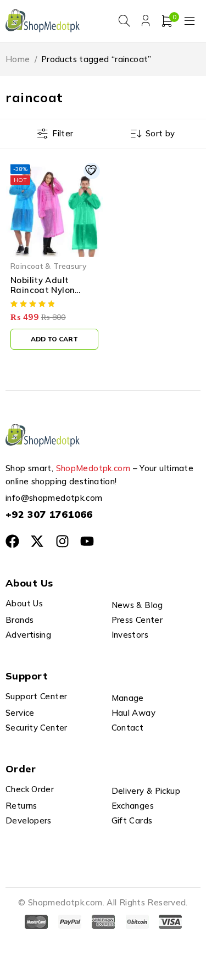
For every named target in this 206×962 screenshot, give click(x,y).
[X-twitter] (37, 541)
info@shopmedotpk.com (54, 498)
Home (17, 59)
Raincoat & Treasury (48, 265)
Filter (62, 133)
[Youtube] (87, 541)
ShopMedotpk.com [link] (93, 468)
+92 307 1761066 (49, 514)
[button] (54, 339)
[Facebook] (12, 541)
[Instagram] (62, 541)
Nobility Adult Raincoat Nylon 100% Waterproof (48, 290)
